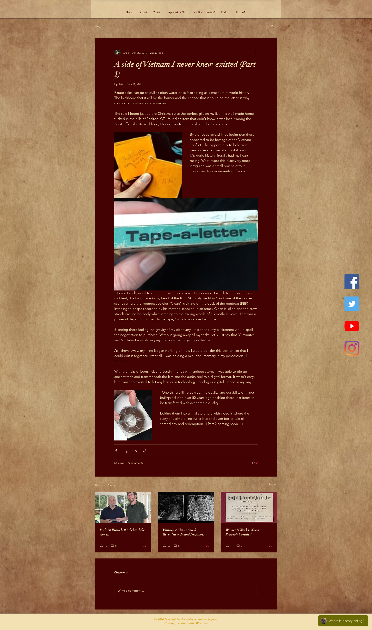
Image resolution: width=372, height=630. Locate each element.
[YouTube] (351, 326)
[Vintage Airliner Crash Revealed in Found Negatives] (186, 507)
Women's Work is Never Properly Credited (243, 532)
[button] (272, 26)
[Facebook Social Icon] (351, 281)
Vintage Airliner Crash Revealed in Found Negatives (184, 532)
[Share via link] (144, 451)
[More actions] (255, 52)
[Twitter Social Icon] (351, 303)
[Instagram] (351, 348)
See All (273, 484)
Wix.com (202, 623)
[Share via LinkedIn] (135, 451)
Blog (98, 26)
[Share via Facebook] (116, 451)
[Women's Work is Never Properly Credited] (249, 507)
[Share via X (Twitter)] (125, 451)
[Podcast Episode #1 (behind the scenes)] (123, 507)
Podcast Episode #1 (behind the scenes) (122, 532)
